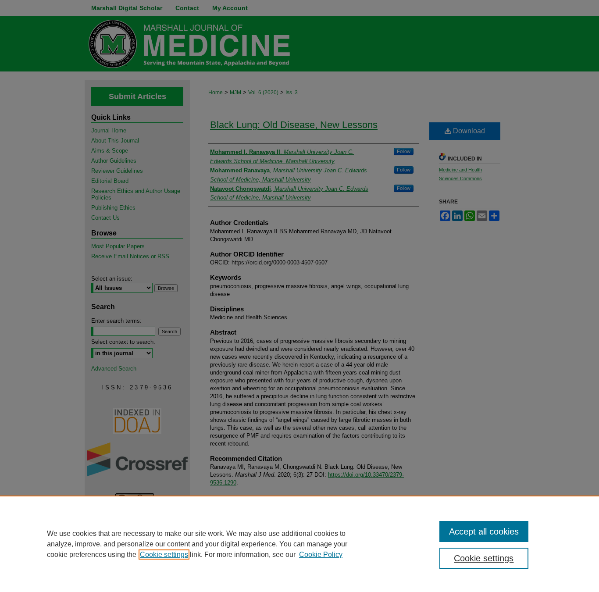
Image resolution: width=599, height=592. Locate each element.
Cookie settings (164, 554)
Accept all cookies (484, 531)
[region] (299, 544)
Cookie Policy (320, 554)
